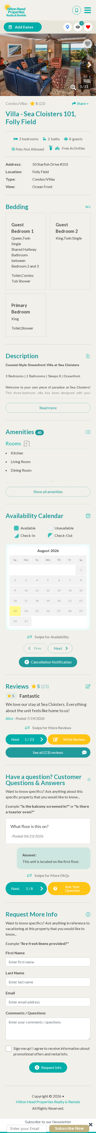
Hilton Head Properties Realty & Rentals (48, 1101)
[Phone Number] (76, 10)
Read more (48, 407)
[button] (48, 1126)
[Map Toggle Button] (67, 27)
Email (10, 993)
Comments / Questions (26, 1013)
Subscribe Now (69, 1128)
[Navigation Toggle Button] (87, 10)
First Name (15, 953)
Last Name (15, 973)
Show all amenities (48, 491)
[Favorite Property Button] (87, 43)
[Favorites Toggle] (88, 27)
